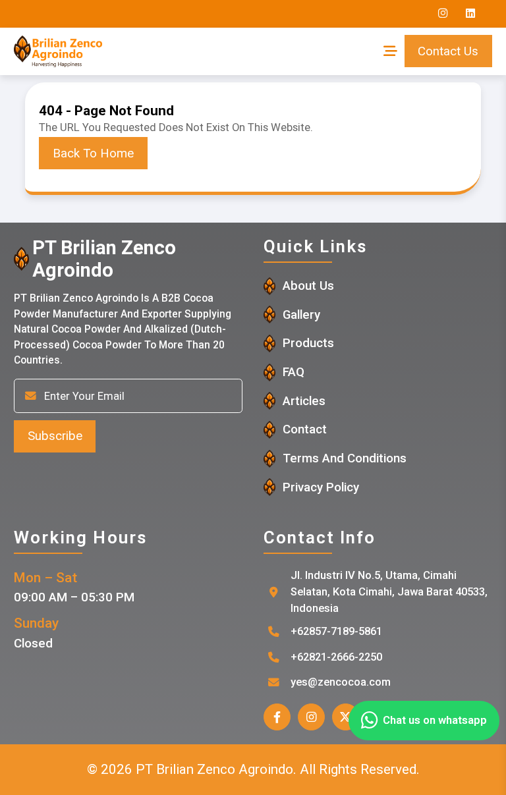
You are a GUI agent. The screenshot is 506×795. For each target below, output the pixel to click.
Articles (304, 401)
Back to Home (93, 153)
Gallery (301, 315)
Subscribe (55, 436)
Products (308, 343)
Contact (305, 429)
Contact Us (448, 51)
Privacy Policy (321, 487)
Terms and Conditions (345, 458)
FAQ (293, 372)
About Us (308, 286)
